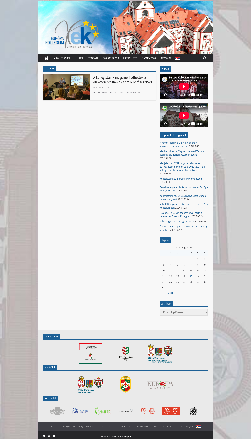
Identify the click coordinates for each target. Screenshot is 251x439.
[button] (71, 58)
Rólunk (53, 426)
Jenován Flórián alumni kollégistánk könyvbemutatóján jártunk (179, 144)
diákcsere (105, 92)
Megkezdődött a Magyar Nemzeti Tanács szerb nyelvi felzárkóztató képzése (182, 153)
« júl (170, 293)
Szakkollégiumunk (67, 426)
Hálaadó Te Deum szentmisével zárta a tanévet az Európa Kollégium (181, 214)
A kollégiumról (62, 58)
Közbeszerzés (130, 58)
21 (191, 276)
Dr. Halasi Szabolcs (117, 92)
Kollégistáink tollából (87, 426)
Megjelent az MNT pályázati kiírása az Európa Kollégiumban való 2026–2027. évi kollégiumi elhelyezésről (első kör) (182, 167)
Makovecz (137, 92)
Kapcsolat (166, 58)
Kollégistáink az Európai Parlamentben (181, 178)
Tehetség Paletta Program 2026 (177, 221)
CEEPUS (98, 92)
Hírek (80, 58)
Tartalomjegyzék (186, 426)
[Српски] (177, 58)
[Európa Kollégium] (46, 58)
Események (93, 58)
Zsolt (109, 87)
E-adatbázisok (149, 58)
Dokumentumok (111, 58)
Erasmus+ (128, 92)
